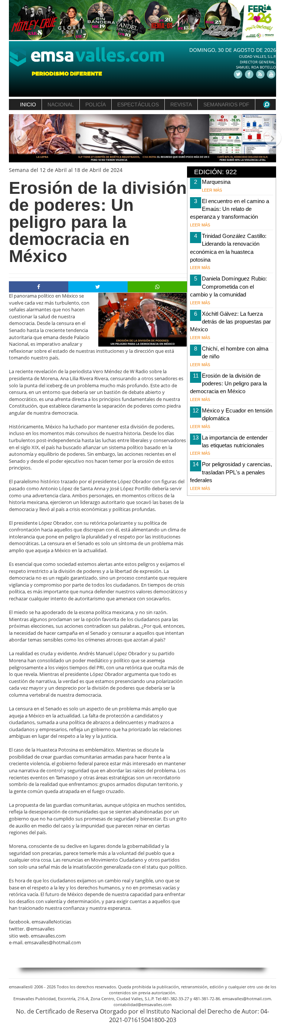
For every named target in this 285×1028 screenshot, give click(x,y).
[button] (15, 138)
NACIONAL (61, 104)
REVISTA (181, 104)
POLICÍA (95, 104)
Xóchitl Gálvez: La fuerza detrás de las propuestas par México (230, 322)
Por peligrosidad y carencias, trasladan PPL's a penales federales (231, 472)
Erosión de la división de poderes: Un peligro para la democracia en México (228, 383)
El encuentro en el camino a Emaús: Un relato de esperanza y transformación (229, 209)
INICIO (28, 104)
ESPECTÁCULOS (138, 104)
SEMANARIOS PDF (226, 104)
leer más (212, 190)
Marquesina (216, 182)
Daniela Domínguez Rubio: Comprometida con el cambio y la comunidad (228, 286)
